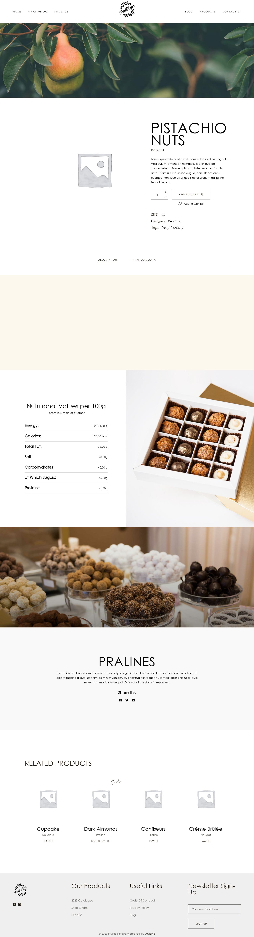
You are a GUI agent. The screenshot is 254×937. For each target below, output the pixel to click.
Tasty (165, 228)
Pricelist (76, 915)
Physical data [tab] (144, 259)
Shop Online (79, 907)
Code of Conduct (142, 900)
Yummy (177, 228)
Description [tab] (107, 259)
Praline (100, 834)
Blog (133, 915)
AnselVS (150, 933)
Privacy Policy (139, 907)
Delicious (174, 221)
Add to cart (188, 194)
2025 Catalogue (82, 900)
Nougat (206, 834)
